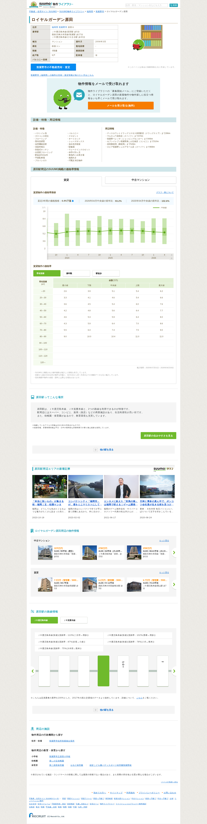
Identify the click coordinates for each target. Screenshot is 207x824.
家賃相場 (109, 798)
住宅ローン (94, 804)
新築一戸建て (150, 798)
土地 (171, 798)
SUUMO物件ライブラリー (71, 11)
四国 (70, 807)
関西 (65, 807)
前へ (33, 671)
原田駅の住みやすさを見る (158, 435)
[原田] (103, 671)
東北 (37, 807)
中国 (75, 807)
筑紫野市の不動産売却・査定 (53, 67)
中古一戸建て (163, 798)
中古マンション (137, 798)
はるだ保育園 (77, 765)
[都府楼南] (44, 671)
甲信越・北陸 (51, 807)
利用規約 (130, 793)
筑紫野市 (100, 11)
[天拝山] (83, 671)
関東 (42, 807)
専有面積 (40, 273)
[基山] (143, 671)
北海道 (31, 807)
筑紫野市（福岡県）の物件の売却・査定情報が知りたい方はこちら (62, 75)
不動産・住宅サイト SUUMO (43, 11)
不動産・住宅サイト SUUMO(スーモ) (44, 798)
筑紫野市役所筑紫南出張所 (62, 741)
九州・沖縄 (82, 807)
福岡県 (90, 11)
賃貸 (64, 798)
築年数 (69, 273)
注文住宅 (32, 804)
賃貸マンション (73, 798)
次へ (173, 671)
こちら (139, 698)
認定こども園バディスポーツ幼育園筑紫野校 (111, 765)
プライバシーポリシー (149, 793)
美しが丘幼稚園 (56, 761)
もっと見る (164, 540)
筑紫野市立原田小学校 (59, 756)
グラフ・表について (165, 192)
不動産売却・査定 (59, 804)
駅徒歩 (99, 273)
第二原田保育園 (56, 765)
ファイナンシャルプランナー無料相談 (131, 804)
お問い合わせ (170, 793)
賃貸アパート (86, 798)
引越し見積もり (82, 804)
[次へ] (173, 552)
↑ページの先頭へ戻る (169, 782)
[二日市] (64, 671)
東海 (60, 807)
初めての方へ (99, 793)
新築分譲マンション (122, 798)
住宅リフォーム (44, 804)
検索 (175, 5)
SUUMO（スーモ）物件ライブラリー (51, 5)
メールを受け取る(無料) (121, 105)
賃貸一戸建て (98, 798)
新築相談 (70, 804)
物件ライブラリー (107, 804)
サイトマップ (116, 793)
